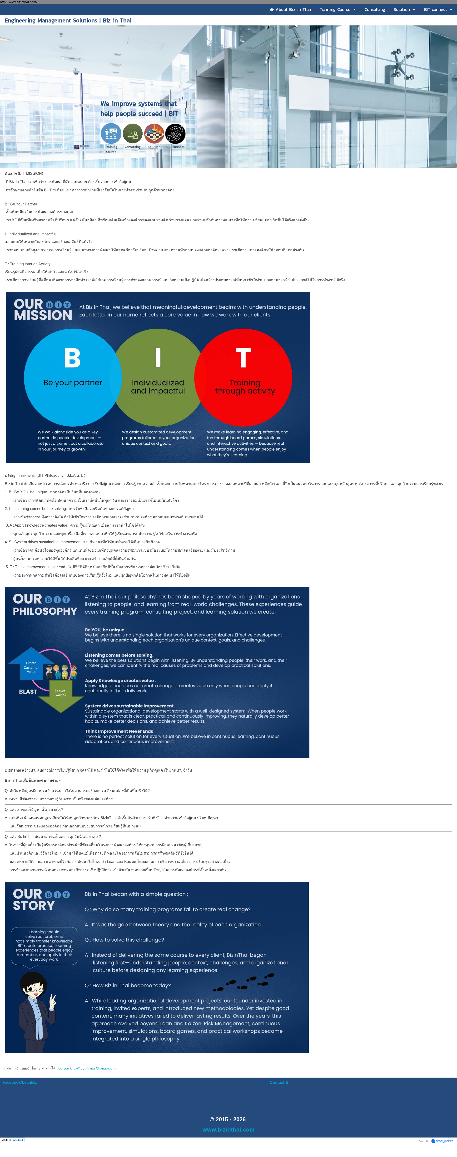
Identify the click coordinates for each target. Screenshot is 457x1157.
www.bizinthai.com (228, 1129)
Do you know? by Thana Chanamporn (87, 1068)
